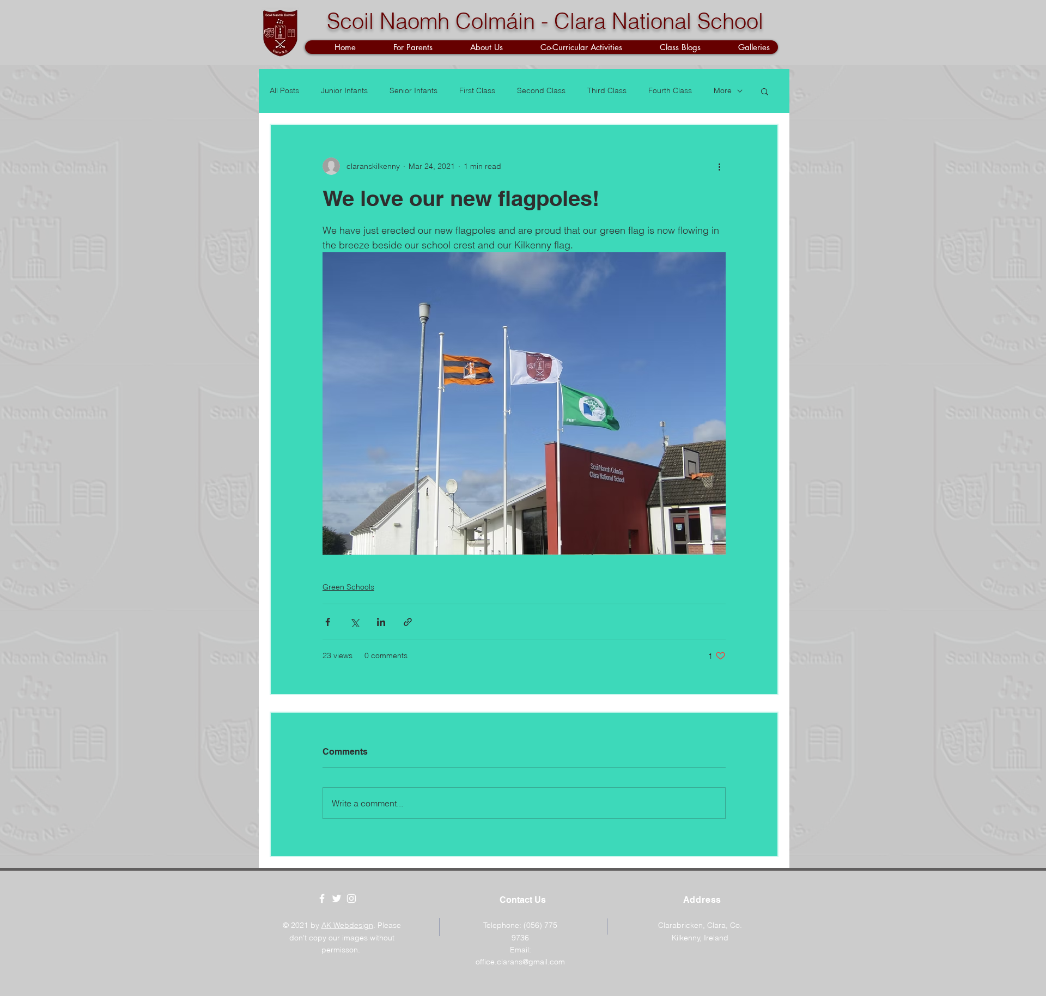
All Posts (284, 90)
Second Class (541, 90)
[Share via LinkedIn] (381, 622)
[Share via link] (408, 622)
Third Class (607, 90)
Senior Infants (413, 90)
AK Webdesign (347, 925)
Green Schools (348, 587)
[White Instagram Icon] (351, 898)
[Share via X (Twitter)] (354, 622)
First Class (477, 90)
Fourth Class (670, 90)
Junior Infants (344, 90)
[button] (402, 47)
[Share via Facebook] (328, 622)
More (723, 90)
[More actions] (719, 166)
